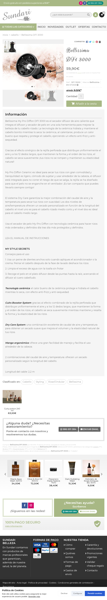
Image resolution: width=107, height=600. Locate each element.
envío (79, 73)
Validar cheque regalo (95, 564)
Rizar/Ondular (18, 449)
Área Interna (8, 586)
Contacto (92, 570)
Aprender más (34, 596)
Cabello (96, 447)
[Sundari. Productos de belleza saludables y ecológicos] (17, 15)
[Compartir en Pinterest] (97, 41)
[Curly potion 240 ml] (12, 397)
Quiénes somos (70, 555)
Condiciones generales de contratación (75, 583)
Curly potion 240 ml (12, 410)
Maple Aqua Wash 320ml (16, 480)
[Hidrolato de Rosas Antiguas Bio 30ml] (91, 468)
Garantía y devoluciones (94, 546)
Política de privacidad (37, 583)
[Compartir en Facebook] (87, 41)
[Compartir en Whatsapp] (94, 41)
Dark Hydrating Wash (72, 480)
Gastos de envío (71, 572)
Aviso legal (21, 583)
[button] (32, 86)
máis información (13, 526)
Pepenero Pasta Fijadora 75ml (53, 481)
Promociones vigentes (94, 555)
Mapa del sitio (9, 583)
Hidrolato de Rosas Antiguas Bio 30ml (91, 481)
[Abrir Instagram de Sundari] (81, 3)
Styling (5, 449)
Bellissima (41, 449)
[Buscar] (88, 15)
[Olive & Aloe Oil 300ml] (34, 468)
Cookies (52, 583)
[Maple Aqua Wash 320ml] (16, 468)
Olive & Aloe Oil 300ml (34, 480)
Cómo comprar (70, 546)
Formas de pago (71, 564)
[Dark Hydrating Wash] (72, 468)
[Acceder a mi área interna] (95, 14)
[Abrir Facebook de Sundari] (84, 3)
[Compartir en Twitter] (90, 41)
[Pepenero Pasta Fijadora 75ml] (53, 468)
